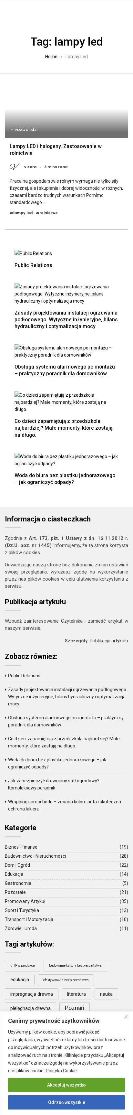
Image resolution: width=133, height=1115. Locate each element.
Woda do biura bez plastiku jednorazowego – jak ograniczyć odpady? (65, 478)
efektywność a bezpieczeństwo (65, 980)
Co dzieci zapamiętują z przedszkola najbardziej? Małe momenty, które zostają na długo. (63, 428)
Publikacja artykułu (109, 640)
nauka (106, 994)
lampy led (23, 213)
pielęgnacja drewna (30, 1008)
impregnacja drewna (31, 994)
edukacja (19, 979)
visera (30, 167)
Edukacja (14, 874)
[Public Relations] (33, 253)
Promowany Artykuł (25, 901)
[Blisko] (126, 1017)
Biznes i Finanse (21, 847)
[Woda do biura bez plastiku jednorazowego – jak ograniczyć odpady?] (66, 459)
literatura (76, 994)
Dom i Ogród (17, 865)
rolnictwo (48, 213)
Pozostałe (25, 129)
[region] (66, 1063)
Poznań (74, 1007)
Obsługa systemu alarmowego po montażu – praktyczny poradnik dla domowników (65, 370)
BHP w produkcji (22, 965)
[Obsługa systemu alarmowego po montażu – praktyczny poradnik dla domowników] (66, 351)
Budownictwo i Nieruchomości (35, 856)
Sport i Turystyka (22, 910)
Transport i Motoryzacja (29, 919)
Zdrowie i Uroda (21, 928)
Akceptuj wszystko (66, 1085)
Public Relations (33, 265)
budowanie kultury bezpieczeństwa (75, 965)
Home (51, 56)
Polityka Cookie (61, 1070)
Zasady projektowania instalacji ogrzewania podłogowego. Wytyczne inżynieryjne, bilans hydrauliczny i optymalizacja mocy (66, 319)
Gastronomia (18, 883)
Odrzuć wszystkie (66, 1102)
